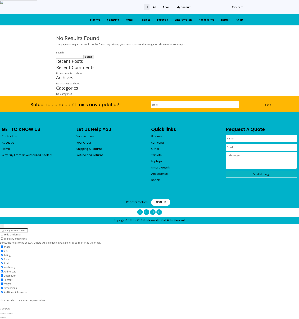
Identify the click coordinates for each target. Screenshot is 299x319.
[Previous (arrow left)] (1, 317)
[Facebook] (140, 212)
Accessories (206, 19)
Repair (225, 19)
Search (60, 52)
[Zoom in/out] (11, 313)
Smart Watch (183, 19)
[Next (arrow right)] (4, 317)
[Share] (4, 313)
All (154, 7)
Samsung (113, 19)
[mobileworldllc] (18, 7)
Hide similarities (12, 234)
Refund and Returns (89, 155)
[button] (147, 7)
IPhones (95, 19)
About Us (8, 143)
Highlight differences (15, 238)
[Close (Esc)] (1, 313)
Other (129, 19)
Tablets (145, 19)
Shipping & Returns (89, 149)
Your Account (85, 136)
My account (184, 7)
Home (6, 149)
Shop (166, 7)
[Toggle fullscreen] (8, 313)
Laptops (162, 19)
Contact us (9, 136)
